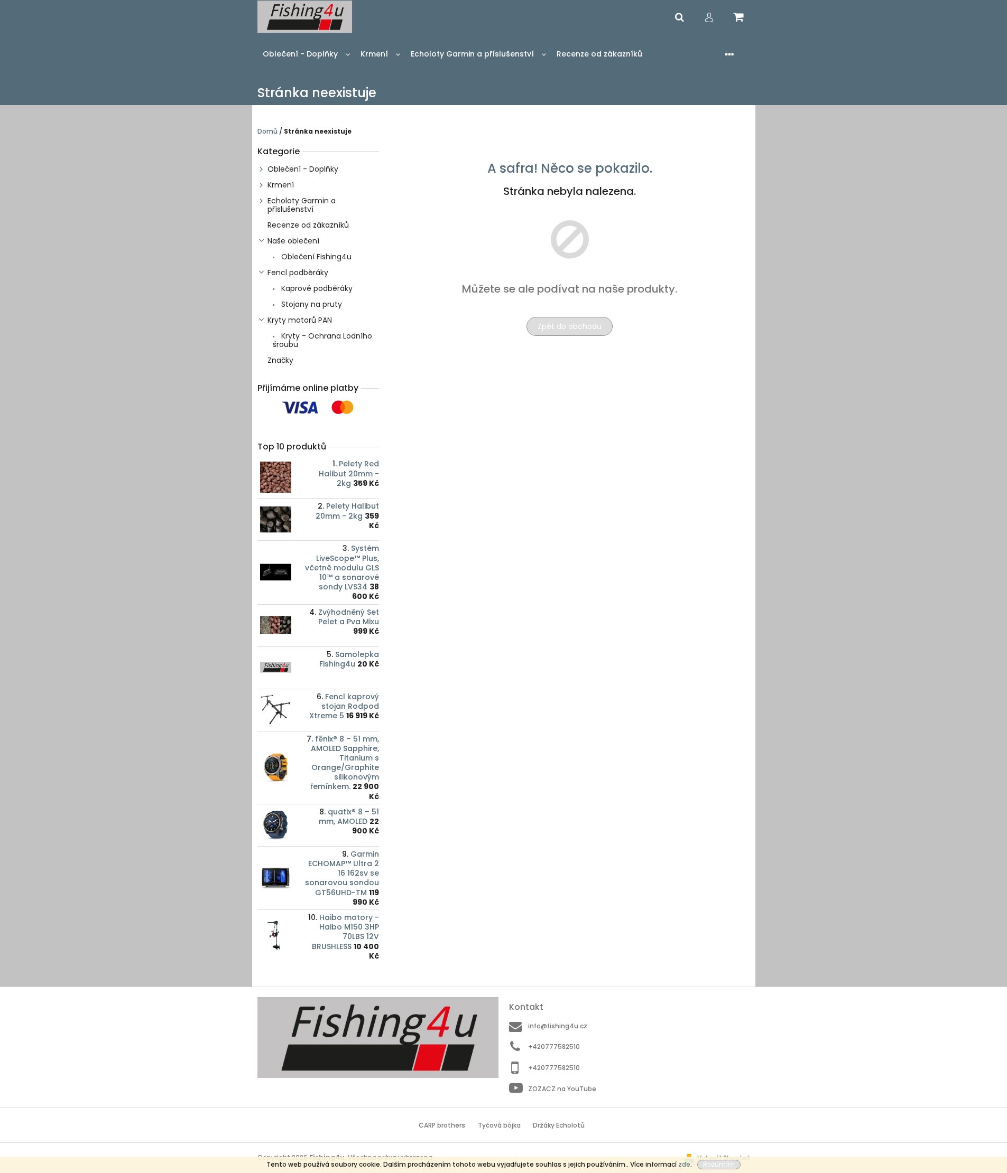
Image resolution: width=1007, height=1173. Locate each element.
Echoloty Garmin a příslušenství (301, 204)
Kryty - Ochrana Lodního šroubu (322, 340)
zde (684, 1164)
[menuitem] (306, 54)
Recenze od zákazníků (308, 225)
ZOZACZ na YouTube (562, 1088)
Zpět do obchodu (570, 326)
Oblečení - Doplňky (302, 169)
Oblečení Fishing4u (315, 256)
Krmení (280, 185)
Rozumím (719, 1164)
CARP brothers (442, 1125)
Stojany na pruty (310, 304)
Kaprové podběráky (316, 288)
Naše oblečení (293, 241)
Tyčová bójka (499, 1125)
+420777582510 (554, 1046)
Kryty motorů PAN (299, 320)
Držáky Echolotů (559, 1125)
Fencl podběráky (297, 272)
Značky (280, 360)
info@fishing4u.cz (557, 1025)
